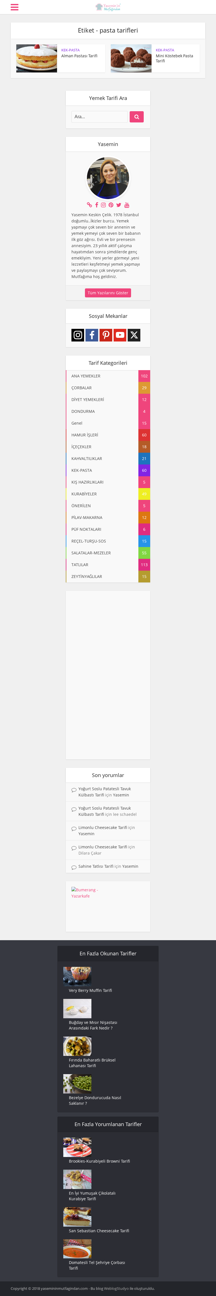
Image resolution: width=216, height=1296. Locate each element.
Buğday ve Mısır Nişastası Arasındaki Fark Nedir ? (93, 1025)
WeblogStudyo (116, 1288)
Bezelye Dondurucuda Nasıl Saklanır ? (95, 1100)
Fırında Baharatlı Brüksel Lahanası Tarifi (92, 1062)
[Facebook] (92, 335)
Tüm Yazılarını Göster (108, 292)
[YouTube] (120, 335)
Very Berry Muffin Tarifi (90, 990)
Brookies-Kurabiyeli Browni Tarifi (99, 1161)
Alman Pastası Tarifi (79, 55)
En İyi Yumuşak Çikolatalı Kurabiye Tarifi (92, 1195)
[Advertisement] (108, 675)
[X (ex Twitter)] (134, 335)
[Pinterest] (106, 335)
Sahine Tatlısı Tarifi (95, 866)
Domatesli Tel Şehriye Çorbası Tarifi (97, 1265)
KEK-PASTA (70, 50)
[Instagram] (77, 335)
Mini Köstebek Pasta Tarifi (174, 58)
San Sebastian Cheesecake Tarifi (99, 1230)
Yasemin (121, 795)
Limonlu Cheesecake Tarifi (102, 827)
